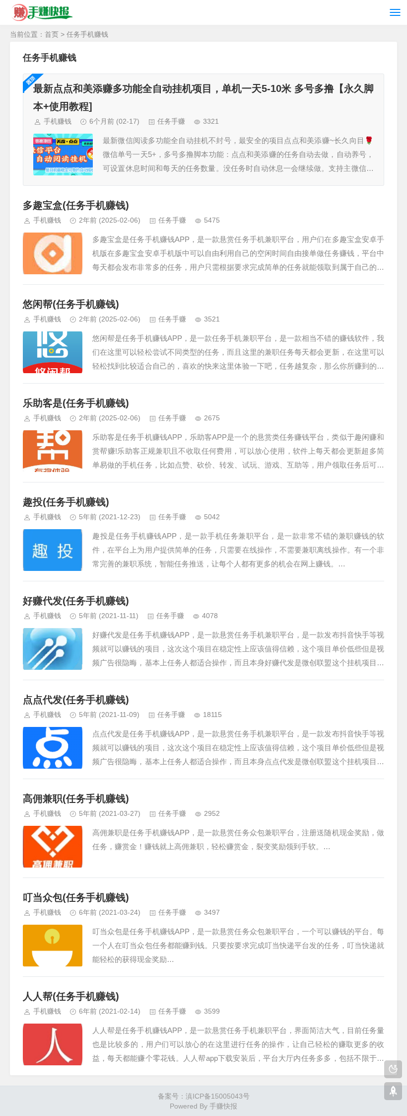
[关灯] (393, 1069)
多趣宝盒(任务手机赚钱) (76, 205)
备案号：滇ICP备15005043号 (204, 1096)
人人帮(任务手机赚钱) (71, 996)
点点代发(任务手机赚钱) (76, 699)
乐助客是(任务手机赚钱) (76, 403)
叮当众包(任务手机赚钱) (76, 897)
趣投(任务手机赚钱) (66, 501)
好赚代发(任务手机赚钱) (76, 600)
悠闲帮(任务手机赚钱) (71, 304)
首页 (52, 34)
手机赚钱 (57, 121)
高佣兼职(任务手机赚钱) (76, 798)
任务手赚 (171, 121)
